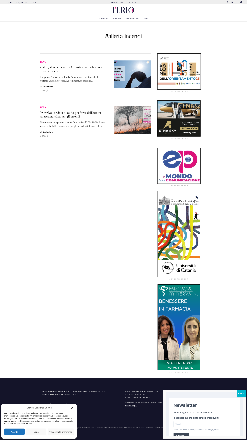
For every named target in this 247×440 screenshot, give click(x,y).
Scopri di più (131, 405)
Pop (146, 19)
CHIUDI (241, 393)
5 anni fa (44, 90)
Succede (103, 19)
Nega (36, 431)
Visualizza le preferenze (60, 431)
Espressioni (133, 19)
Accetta (14, 431)
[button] (72, 407)
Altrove (117, 19)
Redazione (48, 87)
